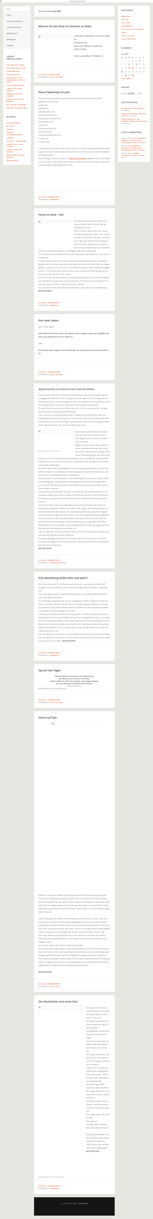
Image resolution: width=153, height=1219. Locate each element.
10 (136, 64)
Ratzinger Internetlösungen (16, 108)
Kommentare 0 (54, 74)
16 (133, 68)
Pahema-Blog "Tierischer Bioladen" (15, 156)
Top (74, 1210)
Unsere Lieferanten (128, 39)
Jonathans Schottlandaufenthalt (14, 133)
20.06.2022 (43, 303)
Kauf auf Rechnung (77, 158)
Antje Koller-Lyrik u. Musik (16, 68)
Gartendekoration (13, 71)
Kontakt (10, 45)
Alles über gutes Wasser (15, 65)
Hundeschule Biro (13, 75)
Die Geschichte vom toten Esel (58, 1001)
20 (122, 72)
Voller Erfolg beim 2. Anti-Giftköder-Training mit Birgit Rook (133, 120)
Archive (124, 93)
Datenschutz (11, 33)
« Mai (123, 78)
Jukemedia (10, 138)
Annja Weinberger (13, 123)
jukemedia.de (83, 1203)
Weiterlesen (45, 291)
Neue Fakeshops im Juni (54, 92)
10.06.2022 (43, 653)
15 (129, 68)
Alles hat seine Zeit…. (15, 21)
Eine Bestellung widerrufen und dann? (63, 578)
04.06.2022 (43, 984)
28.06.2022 (43, 197)
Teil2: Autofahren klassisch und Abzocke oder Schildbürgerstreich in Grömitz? (133, 140)
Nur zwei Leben (49, 320)
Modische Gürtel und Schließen (14, 95)
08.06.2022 (43, 700)
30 (133, 75)
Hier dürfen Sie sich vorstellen (132, 29)
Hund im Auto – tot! (51, 214)
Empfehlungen (126, 26)
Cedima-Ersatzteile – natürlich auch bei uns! (133, 155)
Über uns (62, 563)
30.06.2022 (43, 74)
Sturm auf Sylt (48, 717)
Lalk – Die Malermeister (15, 85)
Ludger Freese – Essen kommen (14, 145)
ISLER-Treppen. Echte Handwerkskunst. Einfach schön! (16, 80)
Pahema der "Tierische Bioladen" (15, 100)
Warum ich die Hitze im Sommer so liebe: (65, 26)
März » (129, 78)
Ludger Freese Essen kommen (14, 89)
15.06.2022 (43, 560)
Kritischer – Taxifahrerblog (16, 141)
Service (124, 32)
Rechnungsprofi (12, 160)
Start (8, 15)
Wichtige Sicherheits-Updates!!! (133, 108)
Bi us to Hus (55, 986)
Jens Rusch (10, 126)
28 (126, 75)
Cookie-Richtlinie (13, 27)
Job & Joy (9, 129)
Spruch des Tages (56, 77)
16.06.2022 (43, 372)
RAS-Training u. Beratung (15, 105)
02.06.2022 (43, 1186)
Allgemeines (55, 199)
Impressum (11, 39)
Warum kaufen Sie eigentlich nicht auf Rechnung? (67, 389)
